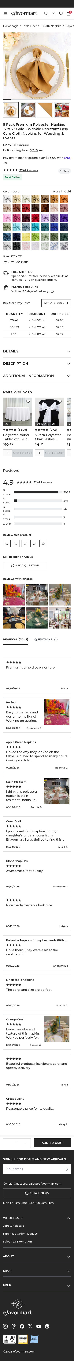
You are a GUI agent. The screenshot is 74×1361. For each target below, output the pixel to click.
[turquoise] (35, 227)
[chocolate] (35, 208)
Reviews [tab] (15, 639)
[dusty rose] (64, 208)
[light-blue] (16, 227)
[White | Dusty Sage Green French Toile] (45, 246)
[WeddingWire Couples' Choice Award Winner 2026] (23, 1339)
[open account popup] (53, 13)
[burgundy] (26, 218)
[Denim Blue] (7, 237)
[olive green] (54, 237)
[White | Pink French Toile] (26, 246)
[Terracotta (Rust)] (16, 208)
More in (62, 191)
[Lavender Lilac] (45, 218)
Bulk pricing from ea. (23, 150)
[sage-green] (45, 237)
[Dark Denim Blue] (16, 237)
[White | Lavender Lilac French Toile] (35, 246)
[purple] (64, 218)
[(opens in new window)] (9, 1339)
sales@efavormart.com (45, 1183)
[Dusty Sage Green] (7, 227)
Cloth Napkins (52, 26)
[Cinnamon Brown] (45, 208)
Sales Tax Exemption (17, 1241)
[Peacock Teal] (45, 227)
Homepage (10, 26)
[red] (26, 208)
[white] (7, 199)
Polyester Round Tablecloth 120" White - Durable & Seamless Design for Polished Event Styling (17, 437)
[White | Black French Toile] (64, 246)
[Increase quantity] (26, 1143)
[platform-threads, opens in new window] (13, 1326)
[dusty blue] (26, 227)
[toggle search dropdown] (46, 13)
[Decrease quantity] (7, 1143)
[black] (16, 246)
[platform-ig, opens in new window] (5, 1326)
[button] (11, 110)
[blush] (54, 208)
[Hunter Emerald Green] (64, 237)
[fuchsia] (16, 218)
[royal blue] (54, 227)
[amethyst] (54, 218)
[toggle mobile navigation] (5, 13)
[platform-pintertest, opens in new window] (47, 1326)
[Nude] (7, 208)
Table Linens (30, 26)
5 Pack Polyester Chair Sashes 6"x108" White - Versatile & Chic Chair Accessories (48, 437)
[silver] (7, 246)
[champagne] (35, 199)
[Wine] (35, 218)
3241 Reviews (28, 170)
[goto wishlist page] (61, 13)
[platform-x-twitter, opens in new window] (30, 1326)
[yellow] (26, 237)
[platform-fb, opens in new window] (22, 1326)
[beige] (16, 199)
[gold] (54, 199)
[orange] (64, 199)
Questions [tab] (46, 639)
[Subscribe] (66, 1169)
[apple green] (35, 237)
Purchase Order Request (20, 1233)
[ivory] (26, 199)
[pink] (7, 218)
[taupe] (45, 199)
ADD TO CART (22, 453)
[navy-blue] (64, 227)
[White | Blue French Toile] (54, 246)
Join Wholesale (13, 1225)
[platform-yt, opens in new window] (38, 1326)
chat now (40, 1193)
